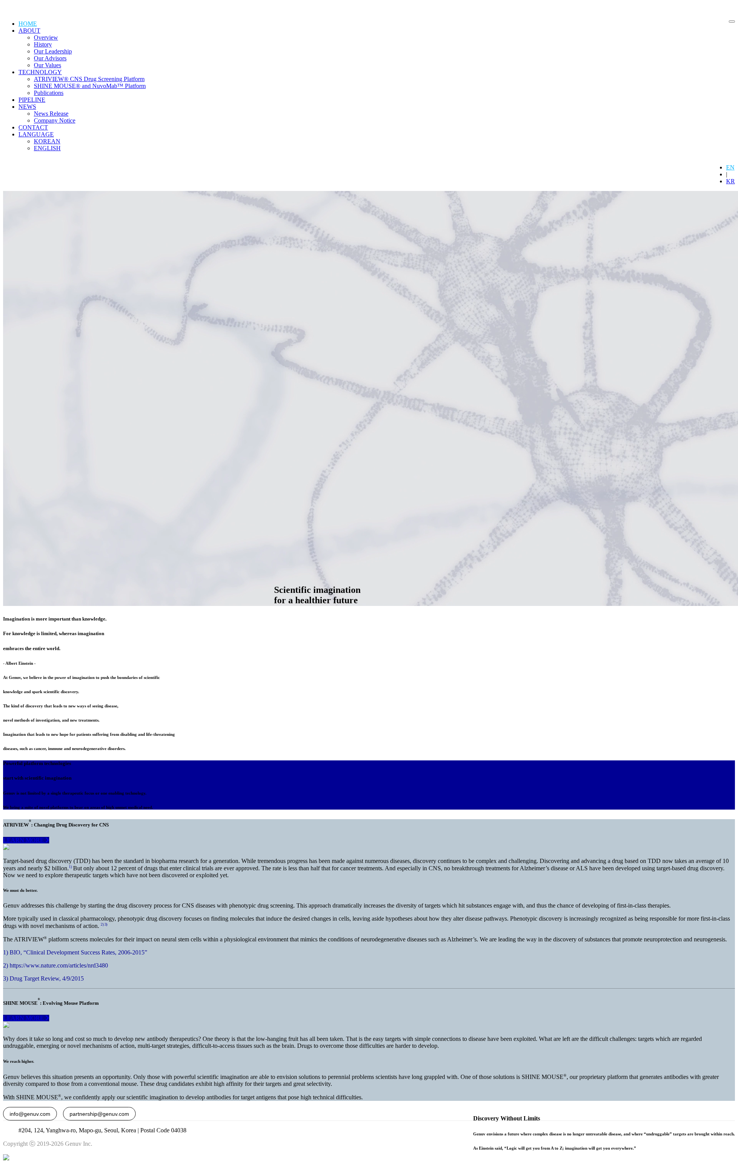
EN (730, 167)
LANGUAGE (36, 134)
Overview (46, 37)
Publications (48, 93)
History (43, 44)
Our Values (47, 65)
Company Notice (54, 120)
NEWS (27, 106)
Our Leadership (53, 51)
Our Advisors (50, 58)
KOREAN (47, 141)
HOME (27, 23)
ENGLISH (47, 148)
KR (730, 181)
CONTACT (33, 127)
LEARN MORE (24, 840)
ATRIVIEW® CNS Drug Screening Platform (89, 79)
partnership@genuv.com (99, 1114)
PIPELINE (31, 99)
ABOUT (29, 30)
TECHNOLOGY (40, 72)
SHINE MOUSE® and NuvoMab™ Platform (90, 86)
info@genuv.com (30, 1114)
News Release (51, 113)
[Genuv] (26, 8)
